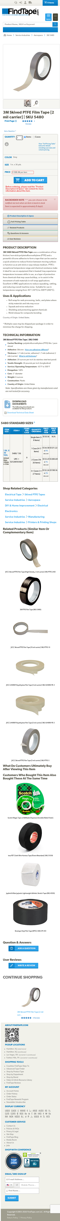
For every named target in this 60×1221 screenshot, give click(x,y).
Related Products (16, 228)
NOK (11, 1117)
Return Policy (12, 1218)
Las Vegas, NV (12, 1055)
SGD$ (36, 1117)
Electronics (11, 511)
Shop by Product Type (15, 1072)
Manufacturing (36, 516)
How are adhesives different (36, 350)
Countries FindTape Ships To (17, 1066)
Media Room (11, 1140)
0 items (50, 3)
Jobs (8, 1146)
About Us (10, 1143)
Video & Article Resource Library (19, 1080)
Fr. (50, 1111)
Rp (26, 1114)
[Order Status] (30, 3)
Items (28, 137)
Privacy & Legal (12, 1132)
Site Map (10, 1134)
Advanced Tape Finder (15, 1069)
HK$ (39, 1114)
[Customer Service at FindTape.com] (15, 3)
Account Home (12, 1091)
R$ (46, 1111)
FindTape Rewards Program (17, 1099)
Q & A (19, 233)
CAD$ (13, 1111)
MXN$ (22, 1111)
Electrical (43, 505)
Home (9, 35)
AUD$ (41, 1111)
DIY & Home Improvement (19, 505)
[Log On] (20, 3)
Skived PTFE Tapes (35, 494)
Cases (38, 137)
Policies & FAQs (12, 1129)
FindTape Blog (12, 1137)
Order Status (11, 1097)
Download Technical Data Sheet (20, 413)
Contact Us (10, 1126)
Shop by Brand (12, 1077)
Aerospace (38, 35)
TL (44, 1117)
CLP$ (7, 1114)
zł (25, 1117)
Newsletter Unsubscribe (16, 1102)
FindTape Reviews (13, 1083)
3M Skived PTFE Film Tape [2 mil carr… (30, 1015)
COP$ (13, 1114)
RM (6, 1117)
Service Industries (22, 35)
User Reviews (15, 239)
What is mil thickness (27, 356)
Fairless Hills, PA (13, 1058)
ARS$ (35, 1111)
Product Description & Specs (21, 216)
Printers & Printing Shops (42, 522)
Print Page (10, 121)
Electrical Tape (13, 494)
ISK (35, 1114)
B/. (22, 1117)
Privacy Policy (26, 1218)
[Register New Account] (25, 3)
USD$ (7, 1111)
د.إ (30, 1111)
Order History (11, 1094)
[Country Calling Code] (9, 1185)
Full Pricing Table (18, 222)
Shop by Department (14, 1074)
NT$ (48, 1117)
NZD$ (17, 1117)
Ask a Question (9, 131)
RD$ (21, 1114)
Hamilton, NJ (11, 1049)
